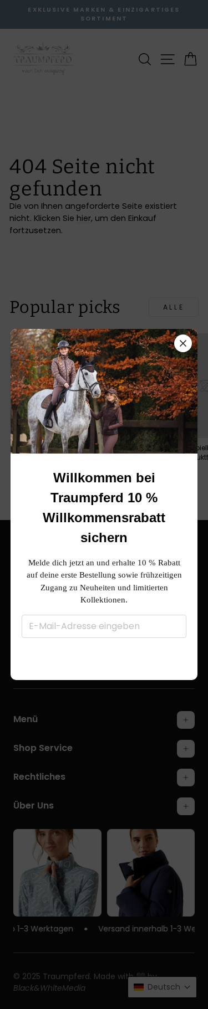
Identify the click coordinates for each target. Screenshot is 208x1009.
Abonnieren (104, 657)
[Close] (183, 343)
